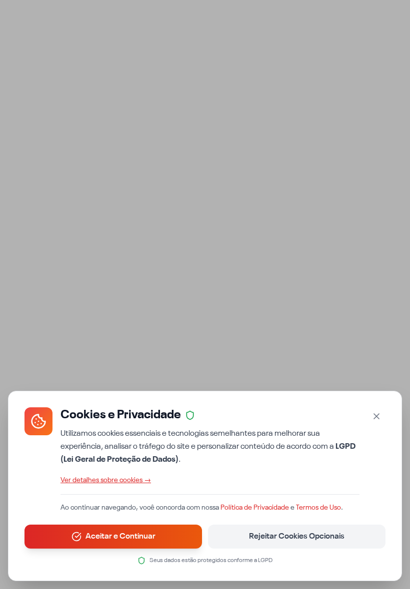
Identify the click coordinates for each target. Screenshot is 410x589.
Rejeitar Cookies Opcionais (296, 537)
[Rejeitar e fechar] (377, 416)
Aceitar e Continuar (121, 537)
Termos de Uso (318, 507)
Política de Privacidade (254, 507)
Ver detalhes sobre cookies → (105, 480)
